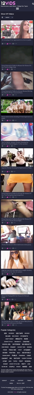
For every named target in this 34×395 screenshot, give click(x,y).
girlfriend (5, 347)
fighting (12, 352)
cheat (29, 355)
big (11, 358)
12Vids (15, 392)
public (14, 355)
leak (28, 364)
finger (5, 350)
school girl (6, 344)
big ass (8, 336)
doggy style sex (15, 364)
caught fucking (27, 358)
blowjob (4, 366)
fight (21, 361)
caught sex (21, 347)
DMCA (11, 383)
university (17, 341)
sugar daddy (6, 355)
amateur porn (11, 387)
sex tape (19, 333)
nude (26, 339)
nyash (18, 366)
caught (5, 358)
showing (11, 333)
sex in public (26, 352)
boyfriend (16, 344)
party (24, 364)
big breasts (26, 344)
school (28, 361)
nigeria (29, 347)
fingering (22, 355)
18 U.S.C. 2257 (20, 383)
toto (15, 361)
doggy (5, 364)
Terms (29, 380)
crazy (20, 350)
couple (12, 367)
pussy (13, 347)
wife (10, 361)
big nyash (15, 336)
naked (24, 367)
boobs (5, 353)
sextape (17, 358)
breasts (19, 339)
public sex (12, 350)
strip (5, 361)
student (27, 350)
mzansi (27, 333)
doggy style (8, 341)
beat (18, 352)
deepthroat (10, 339)
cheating (26, 341)
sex (5, 333)
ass (30, 367)
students (24, 336)
